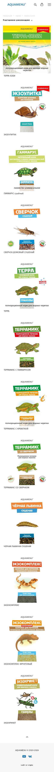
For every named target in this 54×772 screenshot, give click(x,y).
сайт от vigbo (27, 765)
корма (18, 16)
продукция (7, 16)
